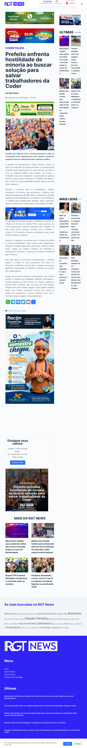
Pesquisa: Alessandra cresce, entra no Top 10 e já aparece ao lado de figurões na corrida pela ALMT (42, 581)
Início (6, 669)
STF (29, 628)
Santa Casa (24, 628)
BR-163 (6, 619)
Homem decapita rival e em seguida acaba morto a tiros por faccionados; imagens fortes (40, 706)
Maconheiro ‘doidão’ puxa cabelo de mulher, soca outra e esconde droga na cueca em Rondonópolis (16, 547)
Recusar (78, 744)
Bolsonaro (74, 613)
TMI (40, 628)
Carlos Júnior (19, 619)
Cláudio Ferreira (13, 311)
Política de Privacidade (13, 677)
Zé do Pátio (65, 628)
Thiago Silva (35, 628)
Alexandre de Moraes (47, 614)
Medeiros (48, 623)
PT (5, 628)
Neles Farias (72, 624)
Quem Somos (9, 672)
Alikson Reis (62, 614)
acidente (21, 614)
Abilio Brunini (10, 613)
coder (23, 311)
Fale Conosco (9, 674)
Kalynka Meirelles (27, 623)
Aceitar (67, 744)
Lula (39, 623)
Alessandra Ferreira (30, 614)
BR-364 (12, 619)
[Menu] (82, 4)
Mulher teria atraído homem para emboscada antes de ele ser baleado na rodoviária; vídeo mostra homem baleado (42, 547)
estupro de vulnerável (55, 619)
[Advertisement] (29, 421)
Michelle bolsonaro (58, 624)
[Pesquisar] (79, 4)
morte (66, 624)
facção (72, 619)
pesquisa (79, 624)
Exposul (66, 619)
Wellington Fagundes (51, 627)
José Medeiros (13, 624)
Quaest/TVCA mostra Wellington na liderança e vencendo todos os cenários (76, 99)
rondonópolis (13, 627)
